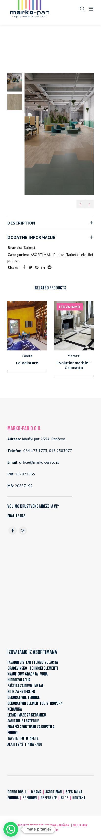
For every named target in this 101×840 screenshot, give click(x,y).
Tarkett (29, 247)
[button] (10, 829)
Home (28, 43)
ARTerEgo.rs (50, 830)
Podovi (68, 43)
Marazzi (73, 355)
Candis (27, 355)
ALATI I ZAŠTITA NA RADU (24, 744)
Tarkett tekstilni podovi (27, 49)
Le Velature (27, 362)
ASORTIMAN (47, 43)
